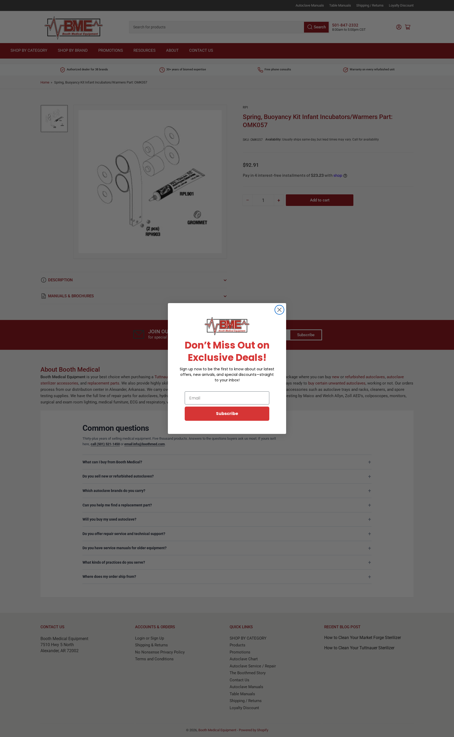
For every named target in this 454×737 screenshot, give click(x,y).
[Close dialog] (279, 309)
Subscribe (227, 414)
